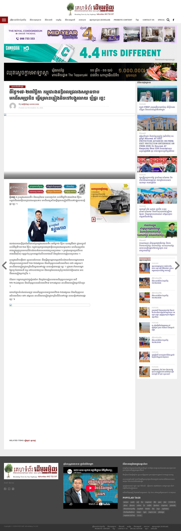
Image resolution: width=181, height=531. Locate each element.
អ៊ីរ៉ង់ (155, 502)
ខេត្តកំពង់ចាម (165, 509)
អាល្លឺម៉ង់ (149, 505)
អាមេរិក (132, 502)
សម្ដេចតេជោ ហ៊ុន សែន (129, 515)
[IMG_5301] (90, 80)
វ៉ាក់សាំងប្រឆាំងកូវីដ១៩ (129, 512)
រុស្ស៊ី (138, 502)
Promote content (123, 19)
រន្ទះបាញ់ (33, 440)
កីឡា (137, 19)
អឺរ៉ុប (153, 509)
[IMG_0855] (90, 61)
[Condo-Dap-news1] (90, 42)
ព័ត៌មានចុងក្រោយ (35, 19)
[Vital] (48, 241)
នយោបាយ (82, 19)
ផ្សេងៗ (146, 528)
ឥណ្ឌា (158, 509)
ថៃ (144, 505)
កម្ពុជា (144, 512)
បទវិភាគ (139, 505)
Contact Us (148, 19)
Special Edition (136, 528)
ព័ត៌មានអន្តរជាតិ (70, 19)
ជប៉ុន (165, 502)
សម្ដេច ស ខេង (152, 512)
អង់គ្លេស (139, 512)
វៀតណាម (132, 505)
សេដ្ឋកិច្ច (58, 19)
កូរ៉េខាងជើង (172, 505)
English (154, 528)
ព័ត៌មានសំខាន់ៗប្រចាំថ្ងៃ (129, 509)
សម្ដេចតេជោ (164, 505)
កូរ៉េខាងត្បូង (161, 512)
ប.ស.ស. (139, 515)
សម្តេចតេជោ (148, 502)
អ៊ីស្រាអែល (156, 505)
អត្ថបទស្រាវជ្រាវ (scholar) (100, 19)
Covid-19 (172, 502)
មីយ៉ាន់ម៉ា (147, 509)
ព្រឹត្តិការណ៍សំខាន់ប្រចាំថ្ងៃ (18, 19)
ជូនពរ (159, 502)
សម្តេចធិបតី (140, 509)
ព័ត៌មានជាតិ (48, 19)
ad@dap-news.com (30, 104)
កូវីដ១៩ (125, 505)
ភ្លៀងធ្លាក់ (27, 440)
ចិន (142, 502)
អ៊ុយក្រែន (126, 502)
